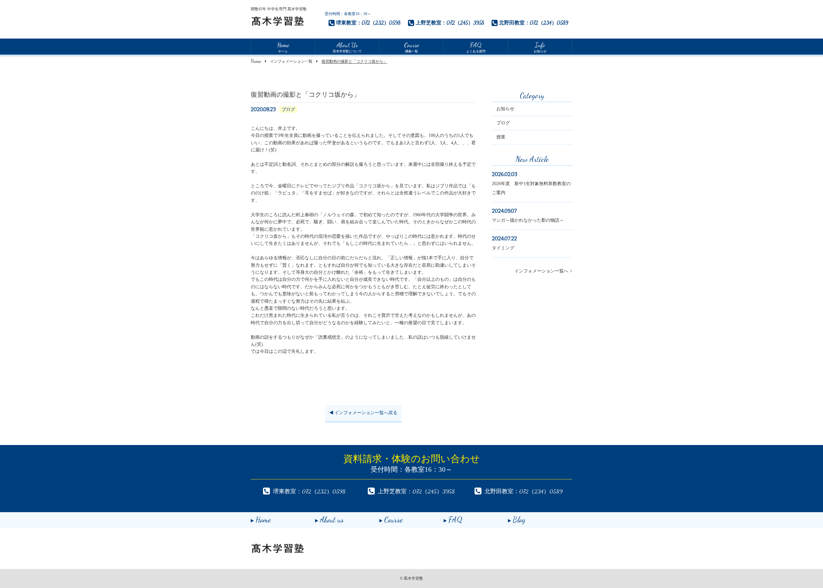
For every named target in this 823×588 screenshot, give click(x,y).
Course (393, 519)
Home (256, 61)
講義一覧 (411, 47)
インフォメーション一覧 (291, 61)
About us (332, 519)
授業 (500, 137)
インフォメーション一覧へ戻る (365, 412)
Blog (519, 519)
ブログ (503, 122)
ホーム (283, 47)
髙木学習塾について (347, 47)
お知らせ (540, 47)
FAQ (455, 519)
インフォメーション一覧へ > (543, 271)
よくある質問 (475, 47)
